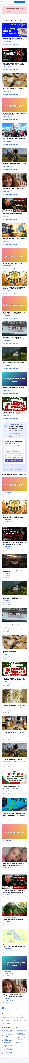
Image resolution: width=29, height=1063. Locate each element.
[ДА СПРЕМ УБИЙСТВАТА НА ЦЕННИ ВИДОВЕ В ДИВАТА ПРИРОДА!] (14, 109)
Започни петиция (19, 2)
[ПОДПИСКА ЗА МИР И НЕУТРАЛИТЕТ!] (14, 259)
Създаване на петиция (15, 460)
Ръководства (6, 1027)
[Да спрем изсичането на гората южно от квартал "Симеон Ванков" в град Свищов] (14, 308)
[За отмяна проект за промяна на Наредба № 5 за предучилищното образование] (14, 283)
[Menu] (26, 2)
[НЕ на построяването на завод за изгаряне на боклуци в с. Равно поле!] (14, 159)
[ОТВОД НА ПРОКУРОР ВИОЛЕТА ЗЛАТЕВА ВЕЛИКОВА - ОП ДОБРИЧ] (14, 184)
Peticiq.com (4, 2)
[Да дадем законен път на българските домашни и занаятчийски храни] (14, 84)
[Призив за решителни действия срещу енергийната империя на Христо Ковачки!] (14, 383)
